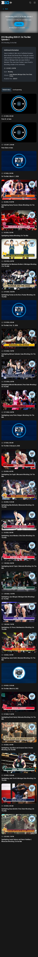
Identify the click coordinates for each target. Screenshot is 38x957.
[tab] (6, 90)
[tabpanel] (19, 469)
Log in (27, 28)
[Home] (6, 2)
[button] (30, 2)
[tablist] (12, 90)
